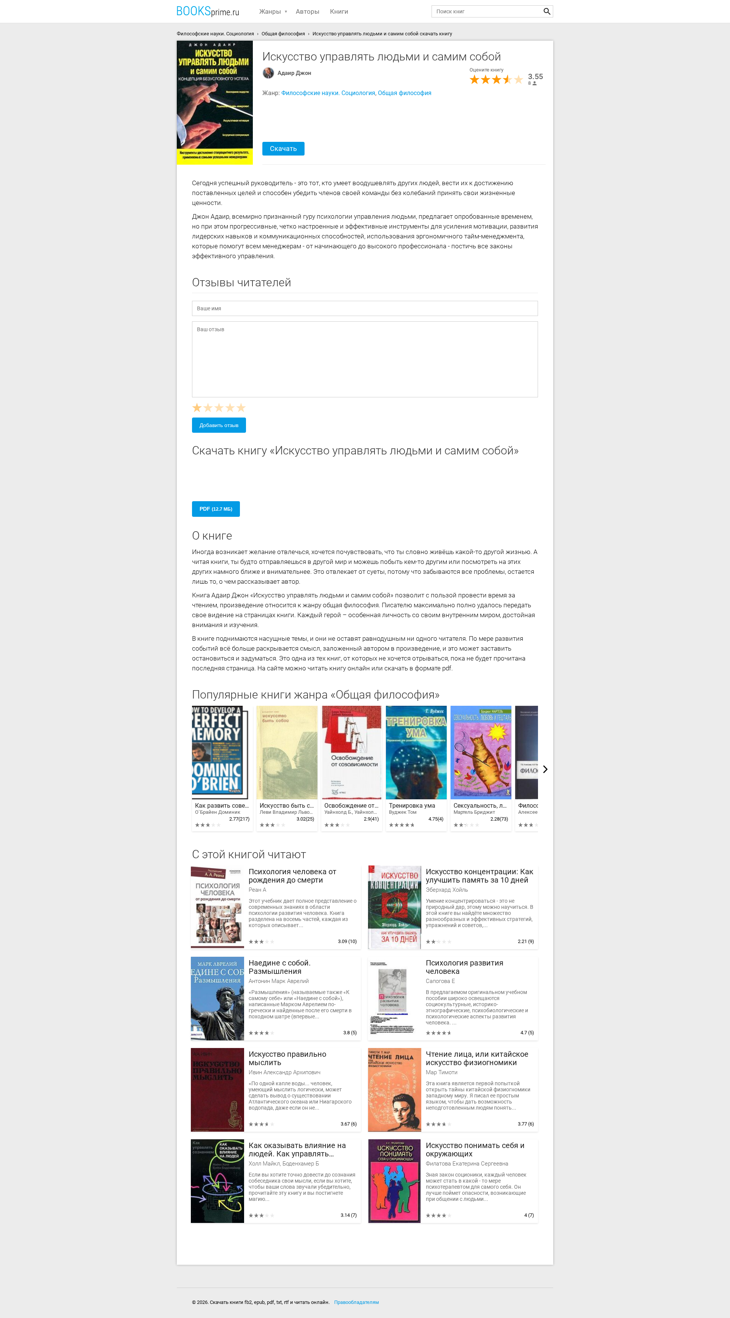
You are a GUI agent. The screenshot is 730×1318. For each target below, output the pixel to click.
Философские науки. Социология (328, 93)
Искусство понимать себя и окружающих (475, 1149)
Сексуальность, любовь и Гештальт (481, 808)
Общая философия (405, 93)
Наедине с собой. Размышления (280, 967)
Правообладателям (356, 1302)
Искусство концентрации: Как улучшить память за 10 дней (479, 875)
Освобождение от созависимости (351, 808)
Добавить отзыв (219, 425)
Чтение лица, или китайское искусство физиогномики (477, 1058)
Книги (339, 11)
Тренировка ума (412, 808)
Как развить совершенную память (222, 808)
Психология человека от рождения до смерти (292, 875)
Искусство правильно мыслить (287, 1058)
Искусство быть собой (287, 808)
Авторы (307, 11)
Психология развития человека (464, 967)
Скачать (283, 148)
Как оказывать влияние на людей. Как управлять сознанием (297, 1149)
